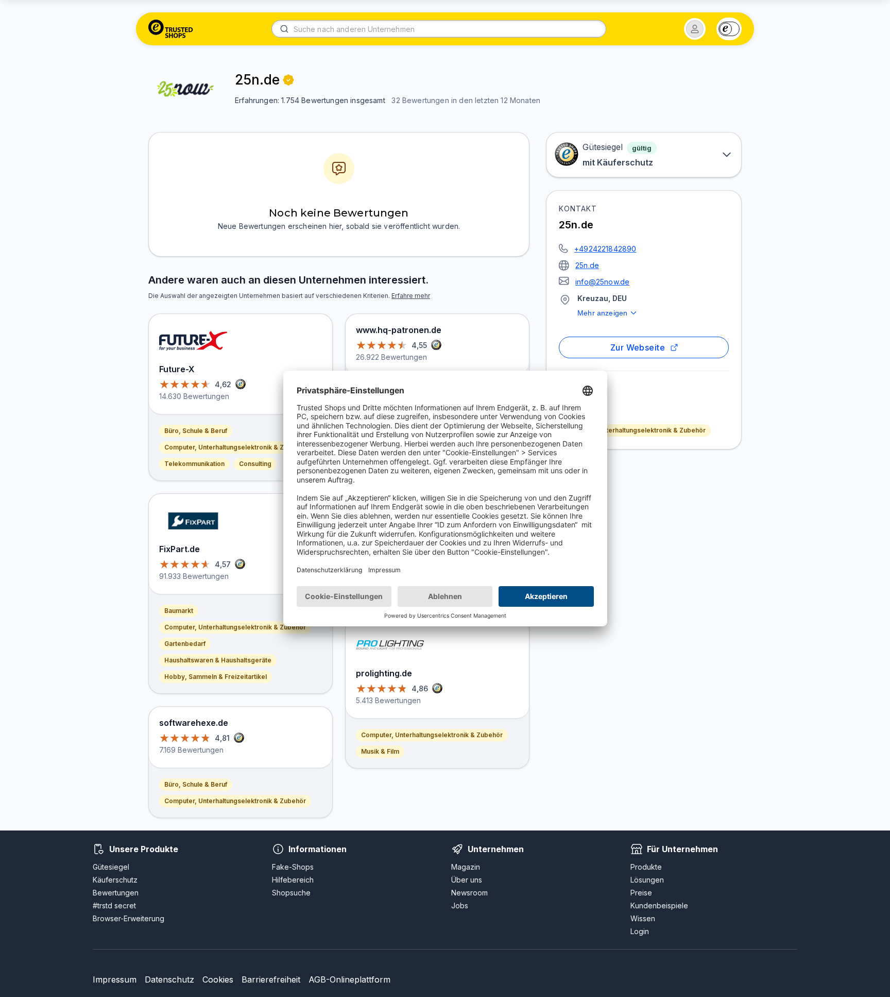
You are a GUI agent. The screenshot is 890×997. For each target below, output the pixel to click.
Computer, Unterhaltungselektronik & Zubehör (635, 430)
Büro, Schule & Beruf (195, 431)
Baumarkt (178, 610)
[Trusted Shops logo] (170, 29)
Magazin (465, 866)
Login (639, 931)
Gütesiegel (111, 866)
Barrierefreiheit (271, 979)
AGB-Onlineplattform (349, 979)
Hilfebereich (293, 879)
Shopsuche (291, 892)
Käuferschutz (115, 879)
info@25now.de (602, 281)
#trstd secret (114, 905)
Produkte (646, 866)
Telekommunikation (194, 464)
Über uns (466, 879)
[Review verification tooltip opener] (288, 80)
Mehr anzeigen (602, 313)
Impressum (114, 979)
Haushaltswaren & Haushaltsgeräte (217, 660)
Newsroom (469, 892)
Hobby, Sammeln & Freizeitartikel (215, 676)
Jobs (459, 905)
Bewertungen (116, 892)
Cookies (217, 979)
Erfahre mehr (410, 296)
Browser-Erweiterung (128, 918)
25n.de (587, 265)
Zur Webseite (637, 347)
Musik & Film (380, 751)
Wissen (642, 918)
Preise (641, 892)
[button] (695, 29)
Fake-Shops (293, 866)
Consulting (255, 464)
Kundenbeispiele (659, 905)
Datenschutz (169, 979)
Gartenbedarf (185, 643)
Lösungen (647, 879)
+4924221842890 (605, 248)
